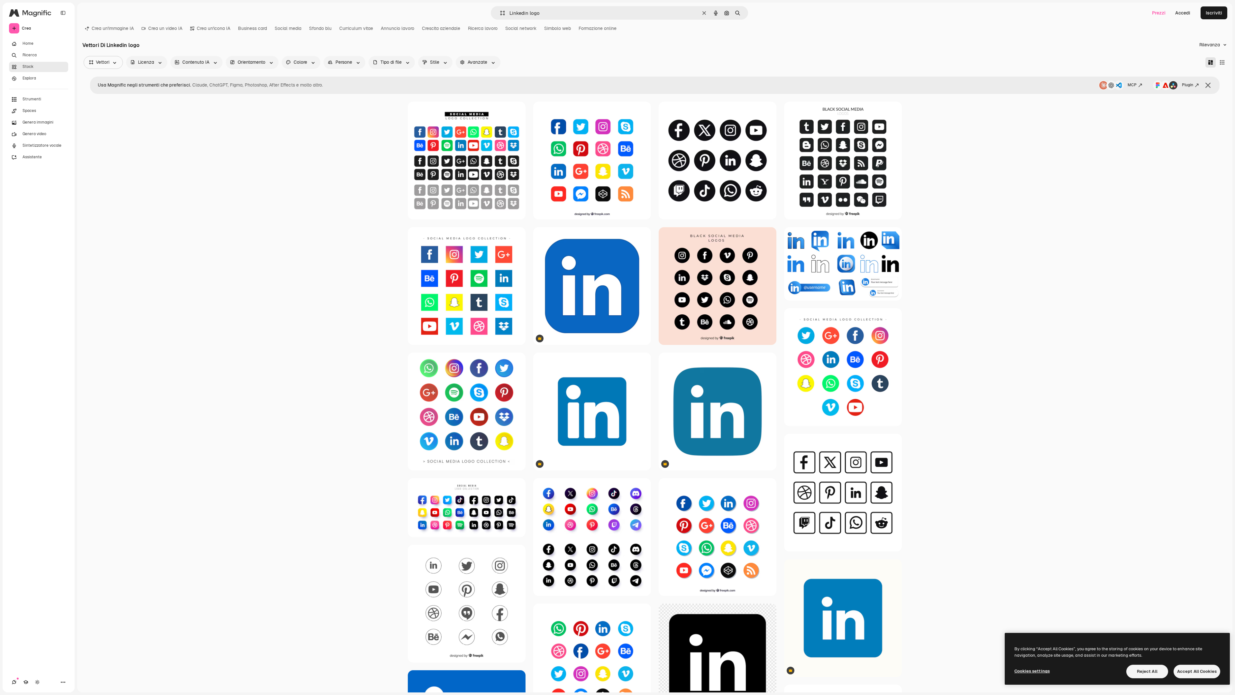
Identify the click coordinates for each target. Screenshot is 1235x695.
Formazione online (598, 28)
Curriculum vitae (356, 28)
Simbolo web (557, 28)
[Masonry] (1210, 62)
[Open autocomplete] (500, 13)
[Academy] (26, 682)
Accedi (1182, 13)
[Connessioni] (14, 682)
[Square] (1222, 62)
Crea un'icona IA (213, 28)
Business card (252, 28)
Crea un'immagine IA (113, 28)
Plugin (1187, 85)
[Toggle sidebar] (63, 13)
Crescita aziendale (441, 28)
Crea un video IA (165, 28)
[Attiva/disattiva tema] (37, 682)
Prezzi (1159, 13)
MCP (1132, 85)
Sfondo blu (320, 28)
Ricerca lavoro (483, 28)
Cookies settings (1032, 671)
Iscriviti (1214, 13)
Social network (520, 28)
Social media (288, 28)
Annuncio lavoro (397, 28)
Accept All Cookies (1197, 671)
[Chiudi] (1208, 85)
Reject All (1147, 671)
